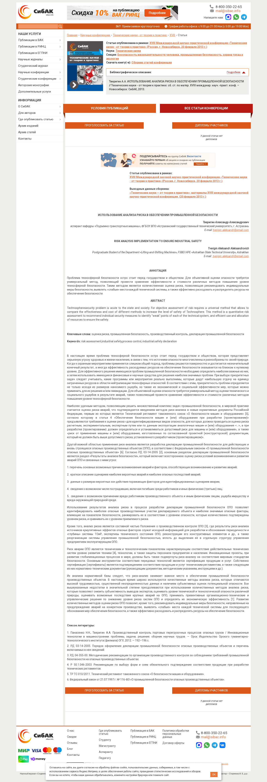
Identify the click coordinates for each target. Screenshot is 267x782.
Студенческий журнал (33, 66)
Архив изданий (28, 126)
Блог (70, 748)
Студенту (105, 739)
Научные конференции (33, 72)
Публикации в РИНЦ (32, 46)
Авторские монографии (33, 85)
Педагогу (105, 758)
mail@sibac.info (228, 11)
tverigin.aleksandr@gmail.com (231, 256)
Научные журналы (30, 59)
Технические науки (128, 50)
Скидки (71, 736)
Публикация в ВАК (142, 730)
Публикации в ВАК (30, 40)
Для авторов (27, 113)
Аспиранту (106, 751)
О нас (70, 730)
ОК (214, 774)
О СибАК (24, 106)
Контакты (24, 138)
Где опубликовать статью (35, 119)
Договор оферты (173, 743)
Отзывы (72, 742)
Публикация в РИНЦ (143, 736)
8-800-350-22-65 (229, 7)
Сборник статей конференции (152, 62)
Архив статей (27, 132)
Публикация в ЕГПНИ (32, 53)
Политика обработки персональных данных (175, 733)
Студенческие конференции (37, 78)
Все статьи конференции (206, 108)
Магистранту (107, 745)
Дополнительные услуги (34, 91)
